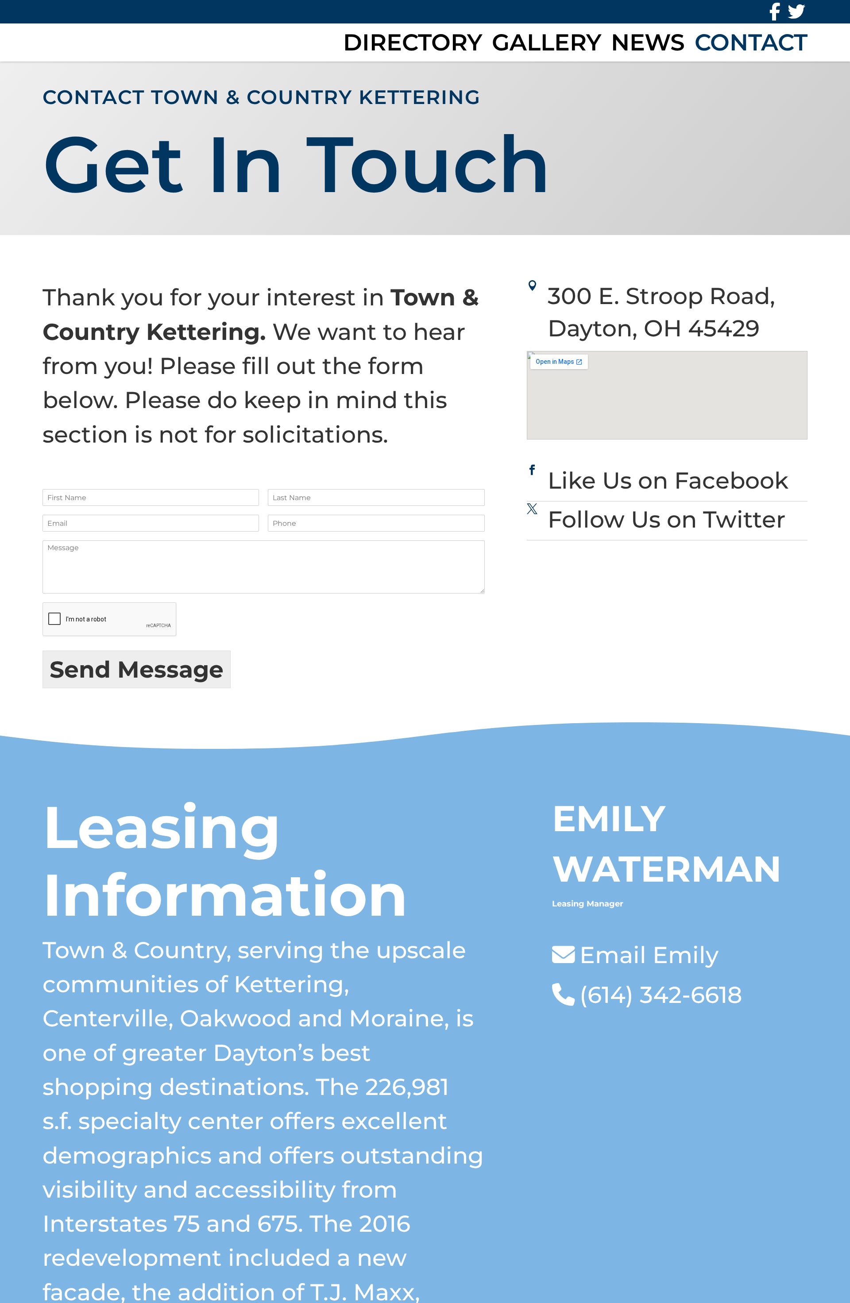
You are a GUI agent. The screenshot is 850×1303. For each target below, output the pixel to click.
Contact (751, 42)
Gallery (546, 42)
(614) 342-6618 (661, 995)
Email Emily (649, 955)
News (648, 42)
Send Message (137, 669)
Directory (412, 42)
